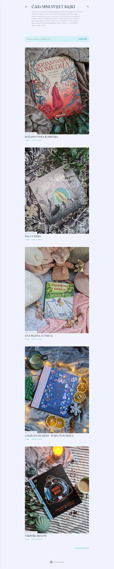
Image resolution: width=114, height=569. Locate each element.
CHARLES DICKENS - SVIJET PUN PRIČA (49, 435)
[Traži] (87, 6)
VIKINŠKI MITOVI (36, 535)
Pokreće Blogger (58, 562)
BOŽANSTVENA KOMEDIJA (41, 136)
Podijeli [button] (27, 140)
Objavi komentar (36, 140)
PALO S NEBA (33, 236)
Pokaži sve (82, 39)
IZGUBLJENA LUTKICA (39, 335)
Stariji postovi (82, 548)
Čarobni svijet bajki (53, 6)
